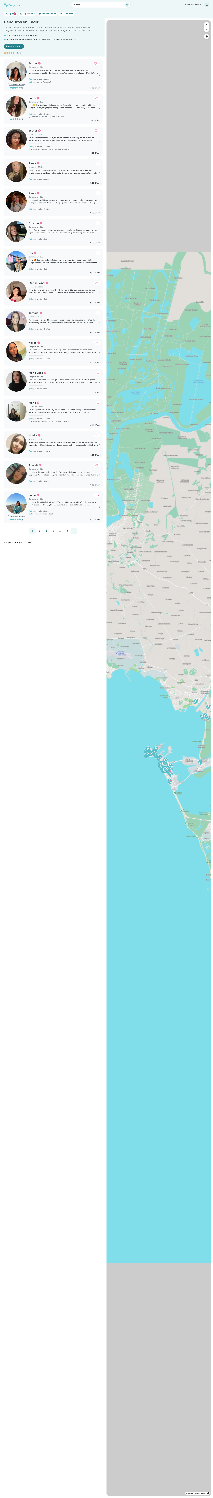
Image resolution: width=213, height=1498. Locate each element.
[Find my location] (206, 36)
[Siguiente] (74, 531)
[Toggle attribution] (208, 1493)
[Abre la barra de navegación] (206, 4)
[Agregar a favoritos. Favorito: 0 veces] (98, 163)
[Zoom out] (206, 29)
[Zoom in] (206, 24)
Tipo (11, 14)
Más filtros (67, 14)
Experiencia (28, 14)
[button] (205, 715)
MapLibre (189, 1493)
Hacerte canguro (192, 5)
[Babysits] (12, 5)
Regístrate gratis (14, 46)
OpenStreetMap (200, 1493)
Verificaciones (48, 14)
